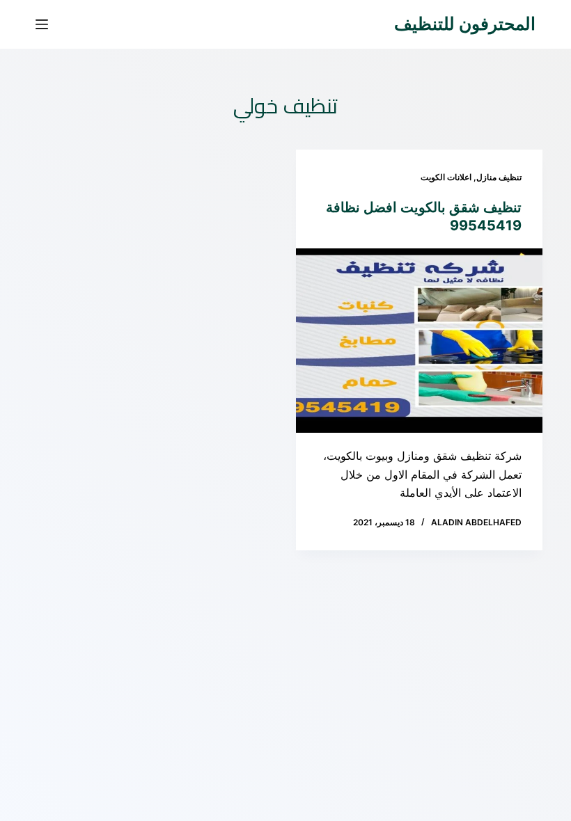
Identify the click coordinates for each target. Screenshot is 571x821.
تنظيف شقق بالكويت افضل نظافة (424, 207)
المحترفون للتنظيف (464, 23)
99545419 (486, 225)
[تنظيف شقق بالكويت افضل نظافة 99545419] (419, 340)
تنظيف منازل (499, 177)
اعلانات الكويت (446, 177)
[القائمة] (42, 24)
